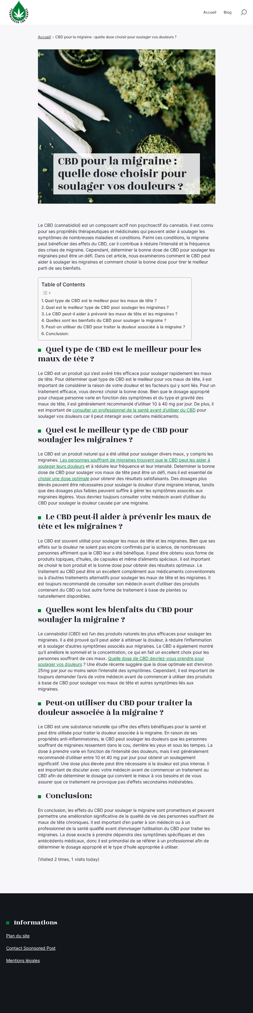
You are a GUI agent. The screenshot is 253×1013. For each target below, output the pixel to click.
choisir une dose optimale (63, 478)
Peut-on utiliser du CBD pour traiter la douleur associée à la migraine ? (115, 326)
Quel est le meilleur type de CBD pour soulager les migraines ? (107, 307)
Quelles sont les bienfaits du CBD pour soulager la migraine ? (106, 320)
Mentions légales (23, 960)
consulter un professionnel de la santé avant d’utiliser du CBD (134, 410)
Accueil (209, 12)
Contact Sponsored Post (31, 948)
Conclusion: (57, 333)
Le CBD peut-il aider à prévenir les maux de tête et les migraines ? (111, 313)
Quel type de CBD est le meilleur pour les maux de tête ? (101, 300)
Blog (227, 12)
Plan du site (18, 935)
